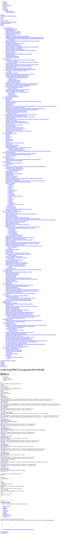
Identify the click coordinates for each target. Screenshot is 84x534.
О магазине (5, 9)
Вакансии (5, 8)
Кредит (4, 7)
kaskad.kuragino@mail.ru (6, 420)
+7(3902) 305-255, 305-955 (6, 435)
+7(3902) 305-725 (4, 444)
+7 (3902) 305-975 (4, 460)
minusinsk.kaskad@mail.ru (6, 428)
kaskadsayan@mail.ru (5, 453)
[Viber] (5, 374)
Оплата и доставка (7, 5)
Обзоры (5, 513)
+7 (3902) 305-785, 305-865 (6, 412)
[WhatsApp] (7, 374)
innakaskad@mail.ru (5, 437)
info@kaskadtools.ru (5, 445)
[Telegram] (8, 374)
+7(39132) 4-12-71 (4, 427)
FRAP (2, 390)
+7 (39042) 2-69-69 (5, 452)
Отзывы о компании (10, 12)
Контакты (5, 6)
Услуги (4, 509)
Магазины (5, 4)
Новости (5, 512)
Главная (5, 1)
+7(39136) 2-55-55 (4, 419)
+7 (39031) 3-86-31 (5, 467)
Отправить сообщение (5, 502)
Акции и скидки (7, 506)
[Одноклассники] (3, 374)
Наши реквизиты (9, 11)
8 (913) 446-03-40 (4, 401)
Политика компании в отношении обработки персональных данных (18, 529)
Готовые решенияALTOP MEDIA (4, 532)
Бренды (5, 2)
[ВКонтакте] (1, 374)
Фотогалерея (6, 514)
